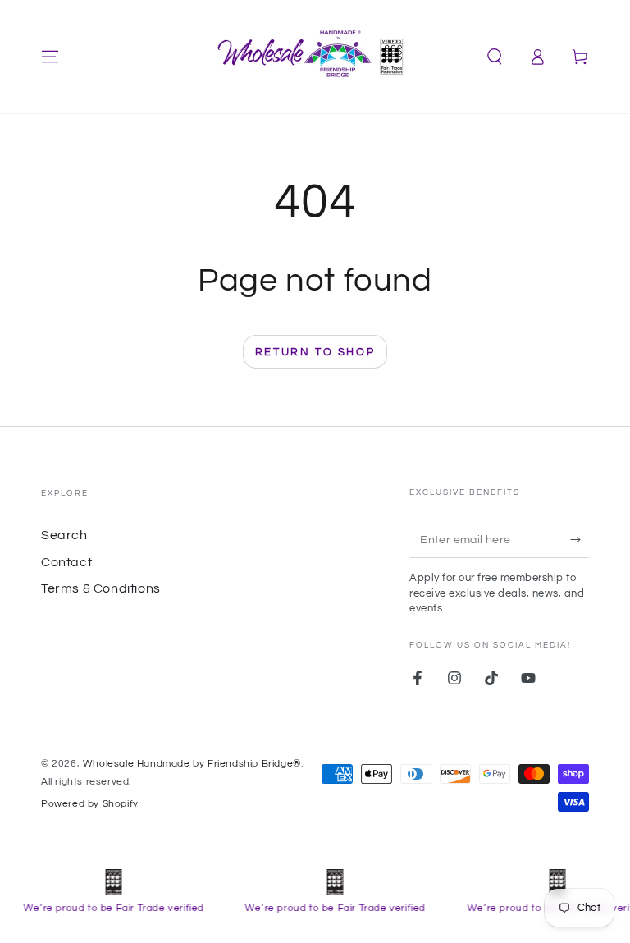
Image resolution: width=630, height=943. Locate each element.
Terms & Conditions (101, 588)
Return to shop (315, 352)
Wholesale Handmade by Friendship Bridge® (192, 763)
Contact (66, 562)
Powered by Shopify (90, 804)
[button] (494, 57)
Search (64, 535)
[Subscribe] (579, 539)
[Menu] (50, 57)
